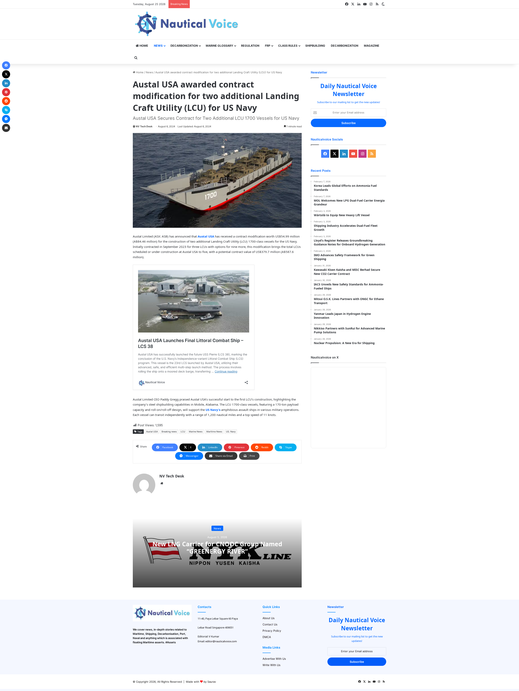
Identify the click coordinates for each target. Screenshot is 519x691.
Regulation (250, 45)
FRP (267, 45)
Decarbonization (184, 45)
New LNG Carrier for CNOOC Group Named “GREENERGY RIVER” (217, 547)
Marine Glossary (219, 45)
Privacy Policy (272, 630)
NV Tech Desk (144, 126)
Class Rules (287, 45)
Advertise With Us (274, 658)
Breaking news (169, 431)
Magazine (371, 45)
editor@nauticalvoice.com (221, 641)
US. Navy (231, 431)
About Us (269, 618)
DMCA (267, 637)
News (158, 45)
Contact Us (270, 624)
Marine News (196, 431)
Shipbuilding (315, 45)
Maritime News (214, 431)
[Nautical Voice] (187, 24)
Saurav (211, 681)
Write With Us (271, 665)
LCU (183, 431)
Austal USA (152, 431)
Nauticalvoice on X (325, 357)
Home (143, 45)
